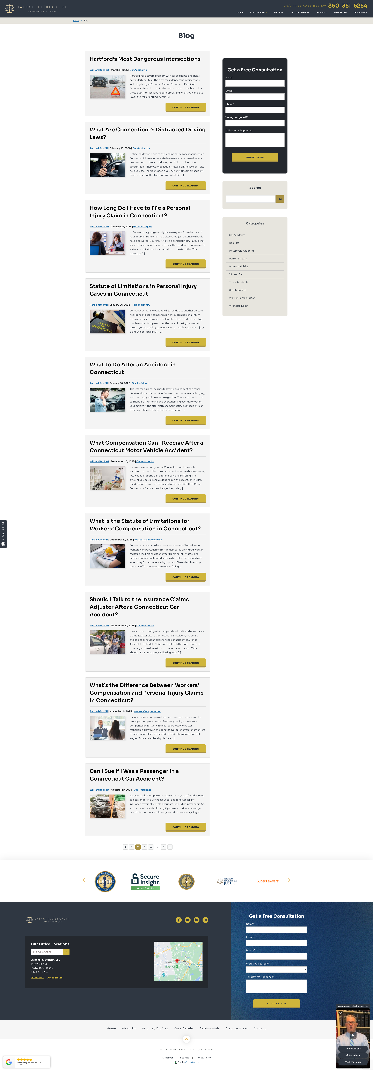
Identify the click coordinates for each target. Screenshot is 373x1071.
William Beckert (99, 70)
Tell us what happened (239, 130)
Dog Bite (234, 243)
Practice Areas (258, 12)
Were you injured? (236, 117)
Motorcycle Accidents (241, 250)
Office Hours (55, 977)
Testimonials (360, 12)
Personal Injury (142, 226)
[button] (84, 880)
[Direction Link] (178, 943)
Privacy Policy (204, 1057)
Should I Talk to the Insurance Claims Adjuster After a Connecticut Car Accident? (139, 607)
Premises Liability (239, 266)
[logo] (81, 920)
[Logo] (35, 8)
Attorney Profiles (300, 12)
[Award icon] (105, 881)
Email (229, 91)
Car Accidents (138, 70)
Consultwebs (191, 1062)
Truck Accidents (238, 282)
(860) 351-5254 (39, 972)
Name (229, 77)
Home (240, 12)
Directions (37, 977)
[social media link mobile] (179, 920)
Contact (321, 12)
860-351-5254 (325, 5)
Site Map (184, 1057)
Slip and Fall (236, 274)
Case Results (340, 12)
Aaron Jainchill (99, 148)
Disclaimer (167, 1057)
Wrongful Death (238, 305)
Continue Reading (185, 107)
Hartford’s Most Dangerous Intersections (145, 59)
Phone (229, 104)
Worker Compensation (148, 539)
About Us (279, 12)
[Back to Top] (186, 1039)
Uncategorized (238, 290)
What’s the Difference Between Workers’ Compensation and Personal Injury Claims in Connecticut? (147, 693)
